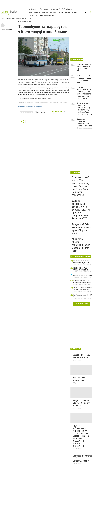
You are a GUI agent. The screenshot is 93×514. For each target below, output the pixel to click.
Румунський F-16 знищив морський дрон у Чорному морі (83, 79)
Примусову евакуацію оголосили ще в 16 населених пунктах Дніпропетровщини (84, 123)
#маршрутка (38, 107)
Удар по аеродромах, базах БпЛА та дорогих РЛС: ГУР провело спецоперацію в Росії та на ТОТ (83, 92)
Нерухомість (45, 12)
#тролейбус (29, 107)
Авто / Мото (53, 12)
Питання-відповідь (49, 15)
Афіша (30, 12)
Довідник (68, 9)
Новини (45, 9)
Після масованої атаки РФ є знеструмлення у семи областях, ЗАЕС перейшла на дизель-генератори (84, 108)
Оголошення (39, 15)
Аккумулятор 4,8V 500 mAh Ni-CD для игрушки (81, 403)
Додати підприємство (81, 304)
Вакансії (56, 9)
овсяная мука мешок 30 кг (79, 379)
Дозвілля (74, 12)
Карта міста (37, 12)
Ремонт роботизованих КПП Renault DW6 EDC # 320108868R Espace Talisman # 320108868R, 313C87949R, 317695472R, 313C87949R (81, 436)
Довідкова (67, 12)
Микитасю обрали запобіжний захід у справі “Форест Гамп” (83, 67)
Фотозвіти (31, 15)
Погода (61, 12)
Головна (34, 9)
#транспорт (21, 107)
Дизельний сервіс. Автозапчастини (81, 356)
